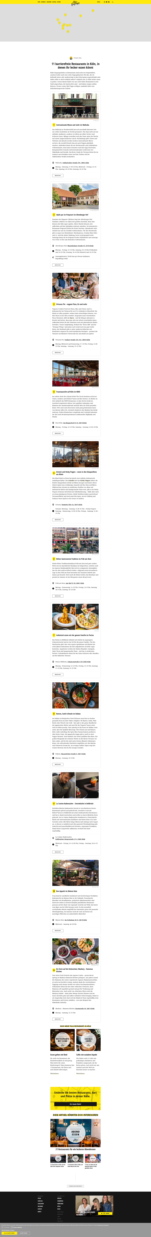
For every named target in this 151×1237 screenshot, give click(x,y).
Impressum (60, 1221)
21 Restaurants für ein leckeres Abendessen (75, 1149)
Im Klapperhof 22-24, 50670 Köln (75, 423)
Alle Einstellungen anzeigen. (8, 1230)
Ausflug (40, 1201)
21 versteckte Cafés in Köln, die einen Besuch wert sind (75, 1165)
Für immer (106, 1213)
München (60, 1204)
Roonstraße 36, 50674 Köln (84, 1008)
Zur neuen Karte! (75, 1104)
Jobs (58, 1216)
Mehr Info (58, 175)
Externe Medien (17, 1227)
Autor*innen (60, 1212)
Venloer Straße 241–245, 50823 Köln (77, 340)
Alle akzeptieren (9, 1233)
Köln (58, 1206)
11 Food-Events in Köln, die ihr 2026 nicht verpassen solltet (57, 1165)
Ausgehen (41, 1204)
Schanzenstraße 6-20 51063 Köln (79, 662)
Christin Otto (77, 58)
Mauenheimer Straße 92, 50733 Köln (80, 246)
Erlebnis (40, 1206)
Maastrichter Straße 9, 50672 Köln (73, 754)
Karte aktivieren (75, 22)
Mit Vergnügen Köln (75, 3)
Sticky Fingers (85, 480)
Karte (72, 318)
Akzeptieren (23, 1233)
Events (40, 1209)
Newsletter (60, 1214)
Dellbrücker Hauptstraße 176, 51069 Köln (70, 839)
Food (39, 1198)
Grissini (71, 480)
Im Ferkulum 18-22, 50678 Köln (76, 920)
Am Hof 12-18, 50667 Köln (75, 583)
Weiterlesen (54, 1073)
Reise (58, 1209)
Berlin (59, 1198)
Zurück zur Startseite (75, 1186)
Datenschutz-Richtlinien (103, 1225)
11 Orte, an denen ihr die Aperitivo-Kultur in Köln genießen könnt (91, 1166)
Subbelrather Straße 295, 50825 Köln (76, 163)
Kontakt (59, 1218)
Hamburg (60, 1201)
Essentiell (6, 1227)
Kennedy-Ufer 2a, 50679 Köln (72, 505)
